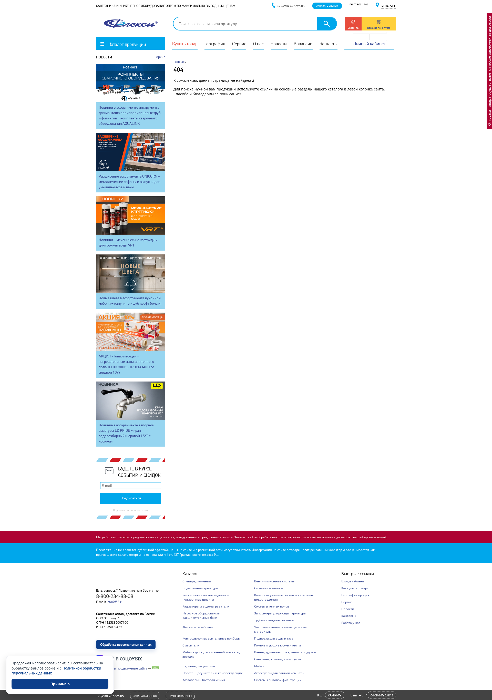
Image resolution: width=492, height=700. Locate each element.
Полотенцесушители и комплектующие (212, 673)
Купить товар (185, 43)
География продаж (355, 595)
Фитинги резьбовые (197, 627)
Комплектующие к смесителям (277, 645)
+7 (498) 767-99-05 (110, 696)
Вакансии (303, 43)
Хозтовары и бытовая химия (203, 680)
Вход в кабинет (352, 581)
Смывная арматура (268, 588)
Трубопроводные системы (274, 620)
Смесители (190, 645)
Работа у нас (350, 623)
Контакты (328, 43)
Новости (279, 43)
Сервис (239, 43)
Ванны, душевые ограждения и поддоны (285, 652)
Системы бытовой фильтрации (278, 680)
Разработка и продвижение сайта (121, 668)
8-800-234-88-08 (114, 596)
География (214, 43)
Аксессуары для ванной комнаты (279, 673)
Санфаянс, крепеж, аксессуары (277, 659)
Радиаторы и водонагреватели (205, 606)
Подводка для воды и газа (273, 638)
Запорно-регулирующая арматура (280, 613)
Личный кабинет (369, 43)
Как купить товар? (354, 588)
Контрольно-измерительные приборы (211, 638)
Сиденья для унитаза (198, 666)
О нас (258, 43)
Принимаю (60, 684)
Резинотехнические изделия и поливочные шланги (205, 597)
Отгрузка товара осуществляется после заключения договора (489, 71)
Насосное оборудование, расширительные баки (201, 615)
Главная (178, 62)
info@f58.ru (115, 602)
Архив (160, 57)
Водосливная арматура (200, 588)
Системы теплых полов (271, 606)
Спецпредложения (196, 581)
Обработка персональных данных (125, 644)
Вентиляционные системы (274, 581)
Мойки (259, 666)
